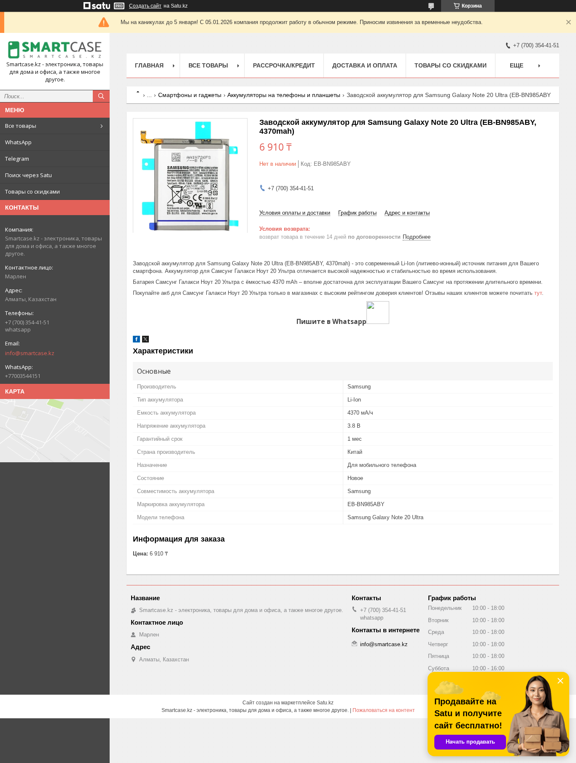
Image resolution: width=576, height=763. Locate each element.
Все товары (20, 125)
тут (538, 293)
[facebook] (136, 340)
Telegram (17, 158)
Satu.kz (325, 703)
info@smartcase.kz (29, 353)
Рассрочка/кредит (284, 65)
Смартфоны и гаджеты (189, 95)
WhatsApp (18, 142)
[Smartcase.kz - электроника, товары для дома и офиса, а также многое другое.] (54, 50)
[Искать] (101, 96)
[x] (145, 340)
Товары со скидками (32, 191)
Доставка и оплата (364, 65)
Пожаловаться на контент (384, 710)
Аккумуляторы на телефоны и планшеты (283, 95)
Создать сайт (145, 6)
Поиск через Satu (28, 175)
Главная (149, 65)
